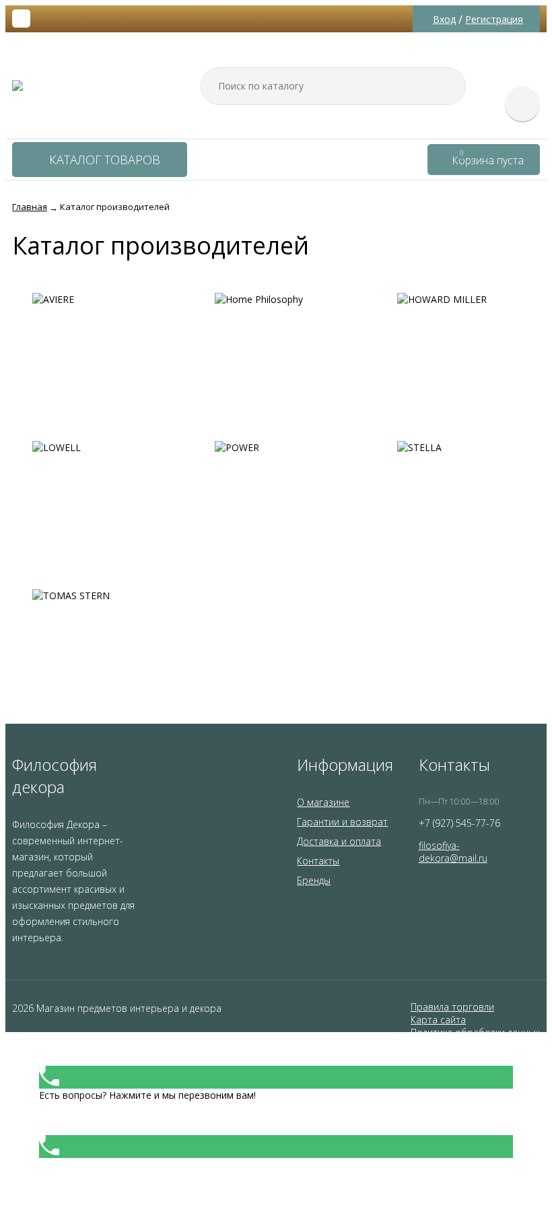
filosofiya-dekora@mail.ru (453, 851)
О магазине (323, 802)
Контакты (318, 860)
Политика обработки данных (475, 1032)
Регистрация (494, 19)
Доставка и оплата (339, 841)
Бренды (314, 880)
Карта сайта (438, 1019)
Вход (444, 19)
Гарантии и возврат (342, 821)
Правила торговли (452, 1006)
